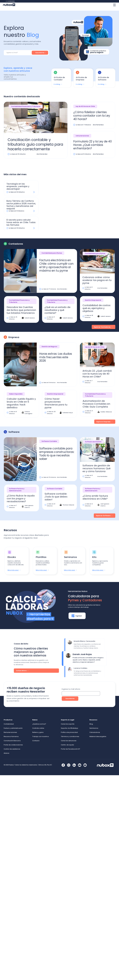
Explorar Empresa (103, 422)
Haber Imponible (15, 394)
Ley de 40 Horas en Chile (85, 106)
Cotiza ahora (21, 671)
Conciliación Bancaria (12, 741)
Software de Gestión (93, 442)
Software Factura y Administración (16, 490)
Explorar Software (103, 516)
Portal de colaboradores (13, 745)
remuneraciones (82, 136)
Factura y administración (13, 728)
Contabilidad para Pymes (52, 253)
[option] (61, 78)
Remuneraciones (10, 732)
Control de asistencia (12, 749)
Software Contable (49, 441)
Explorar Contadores (102, 327)
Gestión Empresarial (93, 300)
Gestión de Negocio (49, 347)
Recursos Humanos (11, 736)
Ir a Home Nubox (11, 1)
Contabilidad (9, 724)
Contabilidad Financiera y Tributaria (25, 106)
